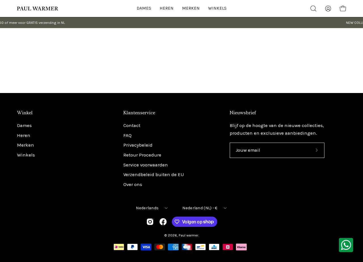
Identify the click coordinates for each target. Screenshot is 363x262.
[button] (217, 8)
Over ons (132, 184)
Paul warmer (188, 235)
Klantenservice (139, 113)
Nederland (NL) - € (199, 208)
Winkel (25, 113)
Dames (24, 125)
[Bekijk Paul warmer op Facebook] (163, 221)
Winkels (26, 155)
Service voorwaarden (145, 165)
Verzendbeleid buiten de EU (153, 175)
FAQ (127, 135)
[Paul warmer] (38, 8)
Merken (25, 145)
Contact (131, 125)
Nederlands (147, 208)
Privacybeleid (138, 145)
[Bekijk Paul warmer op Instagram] (150, 221)
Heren (23, 135)
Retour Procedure (142, 155)
